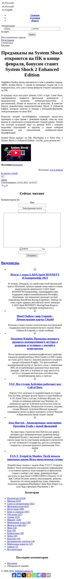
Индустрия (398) (15, 509)
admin (4, 180)
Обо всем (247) (14, 514)
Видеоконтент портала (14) (21, 541)
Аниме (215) (13, 517)
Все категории (14, 549)
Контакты (12, 563)
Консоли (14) (13, 538)
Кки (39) (11, 530)
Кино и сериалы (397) (18, 511)
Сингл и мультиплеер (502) (21, 503)
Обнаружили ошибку (18, 566)
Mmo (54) (12, 528)
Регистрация (7, 40)
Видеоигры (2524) (16, 498)
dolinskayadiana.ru (24, 571)
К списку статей (9, 173)
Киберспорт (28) (15, 533)
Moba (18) (12, 536)
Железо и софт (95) (16, 525)
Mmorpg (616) (14, 501)
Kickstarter (18, 165)
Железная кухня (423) (18, 506)
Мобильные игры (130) (19, 522)
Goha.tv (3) (12, 546)
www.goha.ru (56, 170)
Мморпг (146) (14, 520)
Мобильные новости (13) (20, 544)
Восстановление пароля (13, 37)
